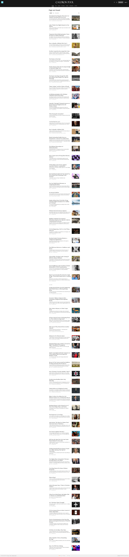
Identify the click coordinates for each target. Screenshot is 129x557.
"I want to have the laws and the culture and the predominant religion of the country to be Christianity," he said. (59, 488)
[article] (64, 19)
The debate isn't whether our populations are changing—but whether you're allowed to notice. (59, 232)
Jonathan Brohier (54, 418)
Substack (119, 555)
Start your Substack (62, 555)
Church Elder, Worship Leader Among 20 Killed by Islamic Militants (59, 257)
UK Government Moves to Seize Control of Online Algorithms (59, 511)
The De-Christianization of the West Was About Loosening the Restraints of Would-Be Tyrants (59, 521)
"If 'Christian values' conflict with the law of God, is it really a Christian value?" (59, 504)
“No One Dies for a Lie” (54, 121)
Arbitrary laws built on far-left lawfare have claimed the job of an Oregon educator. (60, 292)
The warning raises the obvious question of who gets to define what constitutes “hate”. (58, 241)
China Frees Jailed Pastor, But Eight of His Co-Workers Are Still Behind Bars (59, 495)
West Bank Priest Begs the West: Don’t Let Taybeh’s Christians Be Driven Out (59, 16)
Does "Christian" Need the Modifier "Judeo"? (59, 371)
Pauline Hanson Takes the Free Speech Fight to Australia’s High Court (59, 67)
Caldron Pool (54, 20)
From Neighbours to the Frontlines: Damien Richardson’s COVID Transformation (59, 266)
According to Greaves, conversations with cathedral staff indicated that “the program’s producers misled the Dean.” (59, 97)
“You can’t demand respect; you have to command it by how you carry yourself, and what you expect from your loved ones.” (59, 45)
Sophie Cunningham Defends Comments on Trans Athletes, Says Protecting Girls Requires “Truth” (59, 354)
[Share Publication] (117, 2)
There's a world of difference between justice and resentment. (60, 540)
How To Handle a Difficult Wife (56, 129)
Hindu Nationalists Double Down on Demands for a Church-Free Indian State (59, 138)
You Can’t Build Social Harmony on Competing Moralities (57, 184)
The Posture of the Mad (54, 59)
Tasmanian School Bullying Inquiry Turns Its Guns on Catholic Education (59, 35)
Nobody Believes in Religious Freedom (58, 388)
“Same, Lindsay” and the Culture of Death (59, 86)
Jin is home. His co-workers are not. (55, 497)
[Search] (114, 2)
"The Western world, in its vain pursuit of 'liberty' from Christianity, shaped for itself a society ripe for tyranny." (58, 524)
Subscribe (121, 2)
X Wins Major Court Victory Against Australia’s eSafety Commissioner (58, 165)
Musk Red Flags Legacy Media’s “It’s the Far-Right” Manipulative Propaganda (59, 344)
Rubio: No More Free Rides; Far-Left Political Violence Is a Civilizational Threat (59, 397)
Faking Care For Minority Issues (57, 336)
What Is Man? (52, 477)
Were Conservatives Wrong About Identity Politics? (59, 156)
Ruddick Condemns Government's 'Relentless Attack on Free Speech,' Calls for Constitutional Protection (59, 220)
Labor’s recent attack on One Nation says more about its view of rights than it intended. (59, 28)
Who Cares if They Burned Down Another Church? (59, 327)
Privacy (8, 555)
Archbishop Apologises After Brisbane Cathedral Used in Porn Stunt (58, 95)
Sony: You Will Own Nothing (56, 546)
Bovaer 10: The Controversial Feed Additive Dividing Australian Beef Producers (59, 363)
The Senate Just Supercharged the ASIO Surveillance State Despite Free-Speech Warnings (58, 77)
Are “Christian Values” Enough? (56, 502)
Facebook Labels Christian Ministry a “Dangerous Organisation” (58, 239)
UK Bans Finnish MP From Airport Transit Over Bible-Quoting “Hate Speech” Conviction (59, 450)
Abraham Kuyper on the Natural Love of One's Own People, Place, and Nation (58, 406)
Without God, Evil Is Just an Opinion (58, 210)
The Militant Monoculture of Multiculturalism (56, 147)
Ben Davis (59, 322)
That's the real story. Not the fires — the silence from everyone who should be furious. (58, 330)
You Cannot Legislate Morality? (56, 431)
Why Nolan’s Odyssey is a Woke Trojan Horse (58, 309)
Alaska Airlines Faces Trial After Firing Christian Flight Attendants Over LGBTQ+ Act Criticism (59, 202)
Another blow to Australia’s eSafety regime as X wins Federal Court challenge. (59, 168)
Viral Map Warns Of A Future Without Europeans (58, 469)
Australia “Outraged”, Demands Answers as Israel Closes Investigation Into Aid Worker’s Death (59, 105)
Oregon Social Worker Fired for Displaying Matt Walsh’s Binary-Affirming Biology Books (59, 289)
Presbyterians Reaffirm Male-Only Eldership (57, 380)
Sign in (126, 2)
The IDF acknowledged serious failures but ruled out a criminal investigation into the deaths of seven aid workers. (59, 108)
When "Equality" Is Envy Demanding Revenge (58, 538)
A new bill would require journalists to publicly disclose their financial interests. (59, 116)
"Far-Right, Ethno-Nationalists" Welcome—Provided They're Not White (59, 459)
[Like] (49, 22)
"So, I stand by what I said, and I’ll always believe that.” (58, 356)
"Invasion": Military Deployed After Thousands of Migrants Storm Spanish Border (58, 299)
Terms (10, 555)
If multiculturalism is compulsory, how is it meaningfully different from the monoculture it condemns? (59, 150)
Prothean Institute (61, 54)
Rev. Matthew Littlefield (56, 339)
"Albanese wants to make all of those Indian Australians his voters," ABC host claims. (59, 443)
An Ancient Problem (54, 192)
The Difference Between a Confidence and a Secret (59, 248)
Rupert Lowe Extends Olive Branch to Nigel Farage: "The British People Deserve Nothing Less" (59, 276)
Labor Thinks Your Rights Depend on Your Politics (59, 25)
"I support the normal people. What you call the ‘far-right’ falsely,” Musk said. (59, 347)
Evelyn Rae (61, 367)
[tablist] (54, 13)
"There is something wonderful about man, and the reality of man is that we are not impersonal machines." (59, 479)
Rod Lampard (60, 20)
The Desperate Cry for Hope (56, 414)
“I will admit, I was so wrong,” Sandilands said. (57, 177)
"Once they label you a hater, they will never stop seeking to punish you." (59, 453)
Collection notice (14, 555)
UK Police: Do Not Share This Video (57, 530)
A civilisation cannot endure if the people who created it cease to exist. (58, 409)
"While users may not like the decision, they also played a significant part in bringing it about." (59, 548)
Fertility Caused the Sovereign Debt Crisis (59, 51)
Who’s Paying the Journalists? (56, 113)
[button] (52, 6)
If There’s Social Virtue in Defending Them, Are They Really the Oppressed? (59, 318)
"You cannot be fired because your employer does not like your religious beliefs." (59, 205)
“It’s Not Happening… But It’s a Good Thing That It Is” (59, 229)
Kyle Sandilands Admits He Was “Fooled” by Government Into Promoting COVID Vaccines (59, 175)
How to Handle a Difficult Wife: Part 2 (58, 43)
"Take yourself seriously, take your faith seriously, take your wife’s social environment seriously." (59, 131)
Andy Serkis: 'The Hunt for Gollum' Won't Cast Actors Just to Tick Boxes (59, 423)
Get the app (68, 555)
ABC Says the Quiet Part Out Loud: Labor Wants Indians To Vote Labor (59, 440)
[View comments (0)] (56, 22)
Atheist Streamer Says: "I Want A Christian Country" (59, 486)
